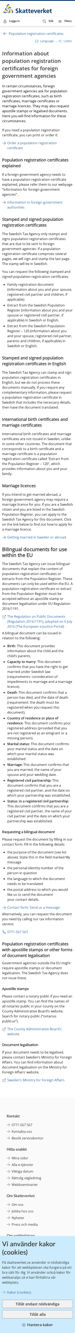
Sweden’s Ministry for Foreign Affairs (36, 1080)
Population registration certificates (36, 33)
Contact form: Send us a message (33, 907)
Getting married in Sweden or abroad (36, 537)
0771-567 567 (17, 932)
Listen (68, 41)
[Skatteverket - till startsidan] (27, 8)
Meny (68, 21)
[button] (48, 21)
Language (47, 41)
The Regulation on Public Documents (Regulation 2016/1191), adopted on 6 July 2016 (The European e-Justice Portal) (40, 621)
